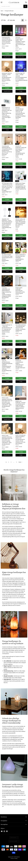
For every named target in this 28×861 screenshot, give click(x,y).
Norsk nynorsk (13, 837)
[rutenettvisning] (22, 20)
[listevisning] (25, 20)
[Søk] (25, 6)
